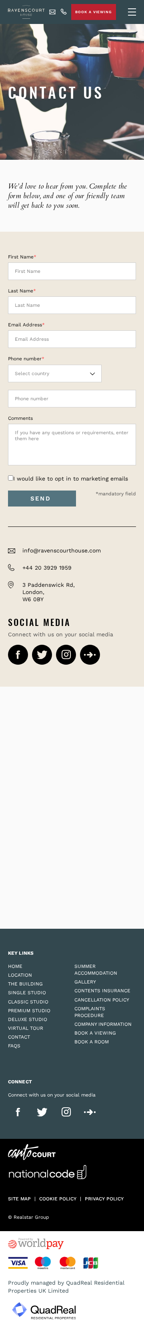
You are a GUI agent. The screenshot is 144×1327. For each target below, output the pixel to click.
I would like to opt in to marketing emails (70, 478)
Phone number (25, 359)
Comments (20, 418)
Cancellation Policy (101, 1000)
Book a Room (91, 1042)
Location (20, 975)
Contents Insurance (102, 990)
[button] (55, 373)
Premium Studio (29, 1010)
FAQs (14, 1046)
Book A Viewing (93, 12)
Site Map (19, 1199)
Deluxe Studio (27, 1019)
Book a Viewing (95, 1033)
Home (15, 966)
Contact (19, 1037)
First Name (21, 257)
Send (42, 498)
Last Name (20, 291)
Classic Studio (28, 1002)
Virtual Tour (25, 1028)
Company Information (103, 1024)
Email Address (25, 325)
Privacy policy (104, 1199)
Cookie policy (57, 1199)
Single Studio (27, 992)
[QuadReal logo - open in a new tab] (44, 1310)
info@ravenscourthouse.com (61, 550)
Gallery (85, 982)
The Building (25, 984)
